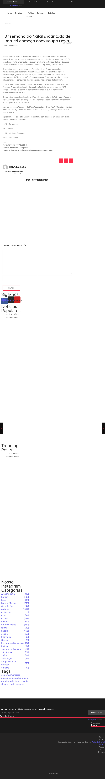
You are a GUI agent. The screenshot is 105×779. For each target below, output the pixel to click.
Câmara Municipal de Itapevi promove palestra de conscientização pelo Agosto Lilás (35, 731)
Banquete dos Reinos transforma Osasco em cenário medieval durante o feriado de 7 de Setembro (62, 2)
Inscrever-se (96, 713)
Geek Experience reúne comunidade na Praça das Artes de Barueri (15, 405)
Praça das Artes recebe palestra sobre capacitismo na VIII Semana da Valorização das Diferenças (36, 191)
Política (31, 13)
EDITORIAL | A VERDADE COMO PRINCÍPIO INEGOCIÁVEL (22, 740)
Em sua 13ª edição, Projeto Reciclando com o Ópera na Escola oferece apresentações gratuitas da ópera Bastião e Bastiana (15, 377)
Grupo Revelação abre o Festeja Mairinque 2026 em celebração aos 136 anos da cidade (15, 433)
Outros (29, 16)
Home (9, 13)
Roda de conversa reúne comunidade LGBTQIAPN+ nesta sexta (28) (35, 210)
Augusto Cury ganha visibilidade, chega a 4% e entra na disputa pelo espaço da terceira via (15, 570)
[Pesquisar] (14, 23)
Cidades (18, 13)
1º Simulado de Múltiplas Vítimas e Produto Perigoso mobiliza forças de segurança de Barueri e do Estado (37, 232)
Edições (51, 13)
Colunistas (41, 13)
